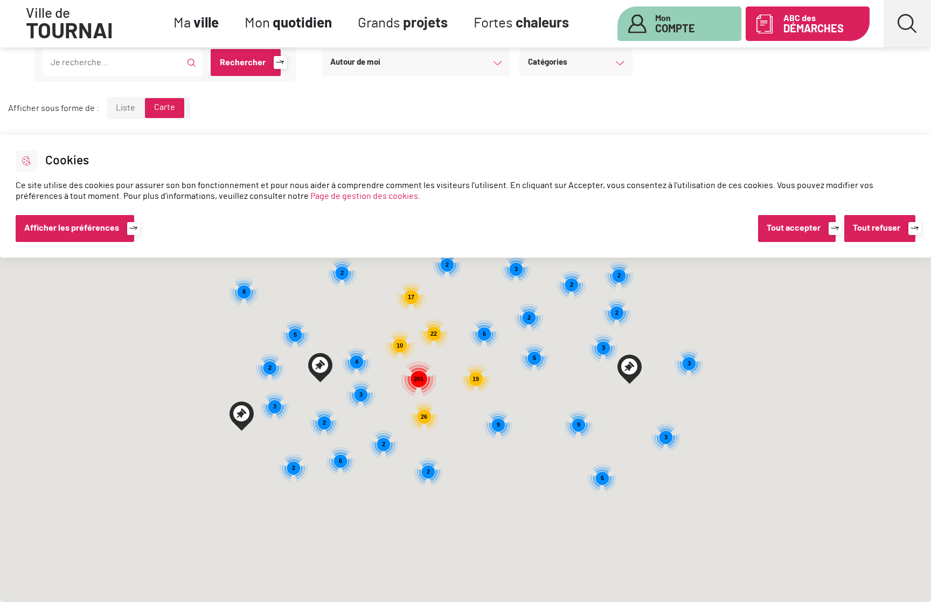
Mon (288, 23)
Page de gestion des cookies (364, 196)
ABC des (813, 24)
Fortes (521, 23)
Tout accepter (794, 228)
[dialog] (465, 196)
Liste (125, 107)
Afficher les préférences (71, 228)
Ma (196, 23)
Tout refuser (876, 228)
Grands (403, 23)
